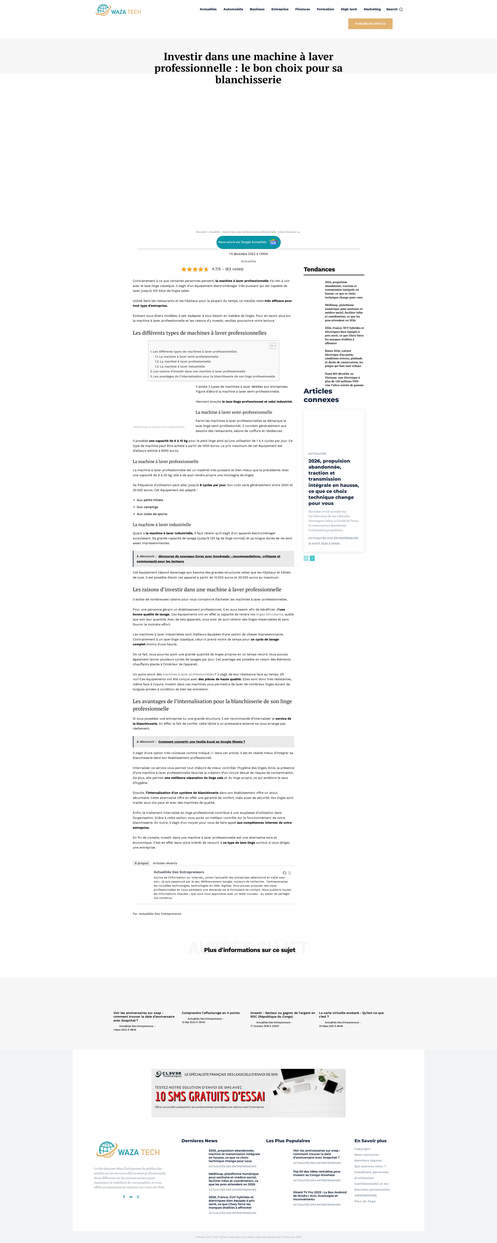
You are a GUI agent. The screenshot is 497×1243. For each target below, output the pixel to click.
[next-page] (312, 558)
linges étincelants (269, 614)
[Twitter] (289, 872)
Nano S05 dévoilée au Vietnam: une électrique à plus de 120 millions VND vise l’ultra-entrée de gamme (344, 379)
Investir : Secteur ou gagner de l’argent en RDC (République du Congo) (282, 1014)
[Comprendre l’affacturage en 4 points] (214, 985)
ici (212, 753)
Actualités (214, 232)
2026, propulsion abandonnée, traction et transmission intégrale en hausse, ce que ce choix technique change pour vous (343, 289)
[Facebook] (284, 872)
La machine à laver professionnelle (185, 361)
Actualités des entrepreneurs (179, 872)
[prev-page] (306, 558)
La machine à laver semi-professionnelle (188, 356)
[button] (394, 9)
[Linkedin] (131, 1197)
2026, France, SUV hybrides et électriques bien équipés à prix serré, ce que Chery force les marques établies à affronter (344, 335)
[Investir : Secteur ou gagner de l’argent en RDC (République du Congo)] (282, 985)
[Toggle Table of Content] (270, 345)
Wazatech (201, 232)
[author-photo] (115, 1026)
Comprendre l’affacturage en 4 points (211, 1013)
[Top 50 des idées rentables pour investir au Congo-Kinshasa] (278, 1177)
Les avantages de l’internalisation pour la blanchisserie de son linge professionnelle (214, 376)
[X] (138, 1197)
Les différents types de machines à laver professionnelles (195, 351)
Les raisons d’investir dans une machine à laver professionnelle (199, 371)
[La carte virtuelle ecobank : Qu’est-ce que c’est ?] (351, 985)
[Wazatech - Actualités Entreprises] (118, 10)
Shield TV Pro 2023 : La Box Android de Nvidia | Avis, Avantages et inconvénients (320, 1195)
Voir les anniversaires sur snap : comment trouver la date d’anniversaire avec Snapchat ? (144, 1016)
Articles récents (165, 863)
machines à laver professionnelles (188, 674)
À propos (141, 863)
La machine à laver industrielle (182, 366)
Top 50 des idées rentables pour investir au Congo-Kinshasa (317, 1173)
